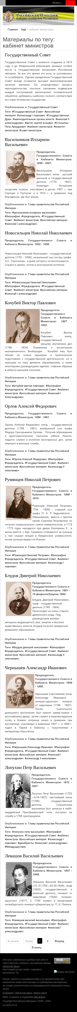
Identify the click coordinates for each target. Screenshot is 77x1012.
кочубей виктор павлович (29, 385)
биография (13, 216)
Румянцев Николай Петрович (33, 479)
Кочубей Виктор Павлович (30, 303)
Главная (13, 29)
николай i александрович (21, 223)
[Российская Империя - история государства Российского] (31, 16)
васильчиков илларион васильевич (35, 212)
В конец (36, 947)
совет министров (31, 130)
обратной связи (11, 966)
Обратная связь (23, 992)
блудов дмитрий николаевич (31, 647)
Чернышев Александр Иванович (36, 667)
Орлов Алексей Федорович (30, 406)
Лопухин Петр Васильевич (30, 767)
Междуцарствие (16, 846)
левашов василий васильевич (32, 920)
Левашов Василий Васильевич (34, 856)
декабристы (26, 843)
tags (23, 29)
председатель (31, 216)
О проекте (8, 992)
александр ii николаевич (41, 758)
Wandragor (39, 996)
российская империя (54, 220)
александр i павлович (32, 115)
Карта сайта (40, 992)
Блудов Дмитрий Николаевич (33, 575)
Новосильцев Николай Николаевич (38, 233)
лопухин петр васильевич (29, 831)
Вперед (59, 941)
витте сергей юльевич (39, 123)
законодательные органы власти (34, 119)
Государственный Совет (28, 55)
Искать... (57, 2)
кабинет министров (40, 126)
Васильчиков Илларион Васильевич (27, 141)
